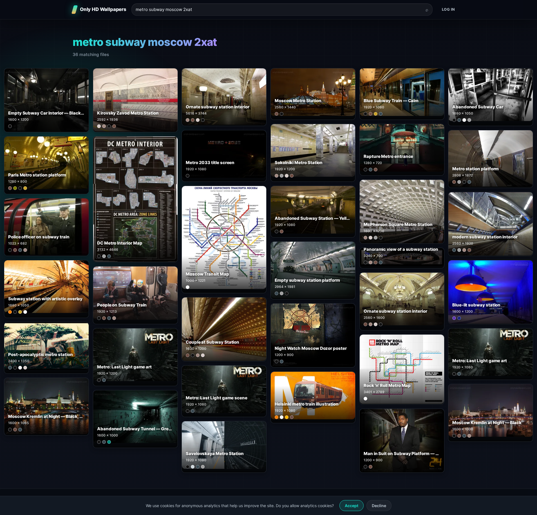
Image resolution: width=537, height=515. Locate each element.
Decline (379, 505)
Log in (448, 9)
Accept (351, 505)
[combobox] (279, 9)
